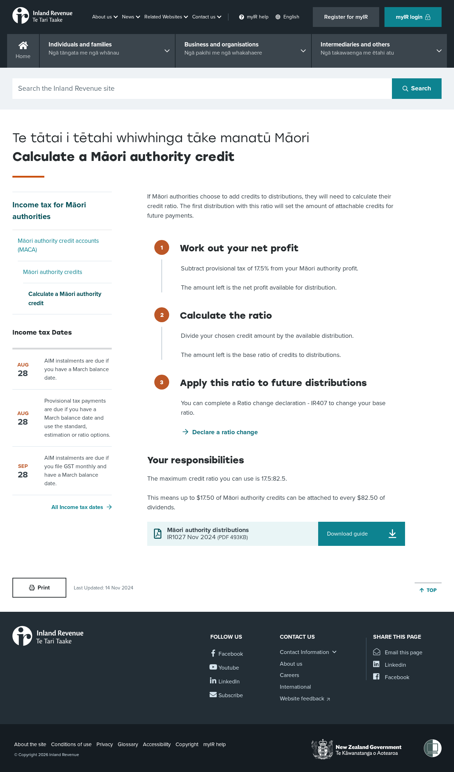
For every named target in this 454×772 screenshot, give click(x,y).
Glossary (128, 744)
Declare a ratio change (225, 432)
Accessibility (157, 744)
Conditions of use (71, 744)
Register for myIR (346, 17)
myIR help (214, 744)
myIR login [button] (409, 17)
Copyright (187, 744)
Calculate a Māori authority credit (64, 298)
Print (44, 587)
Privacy (104, 744)
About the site (30, 744)
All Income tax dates (77, 507)
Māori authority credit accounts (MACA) (58, 245)
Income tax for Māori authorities (49, 210)
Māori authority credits (52, 272)
